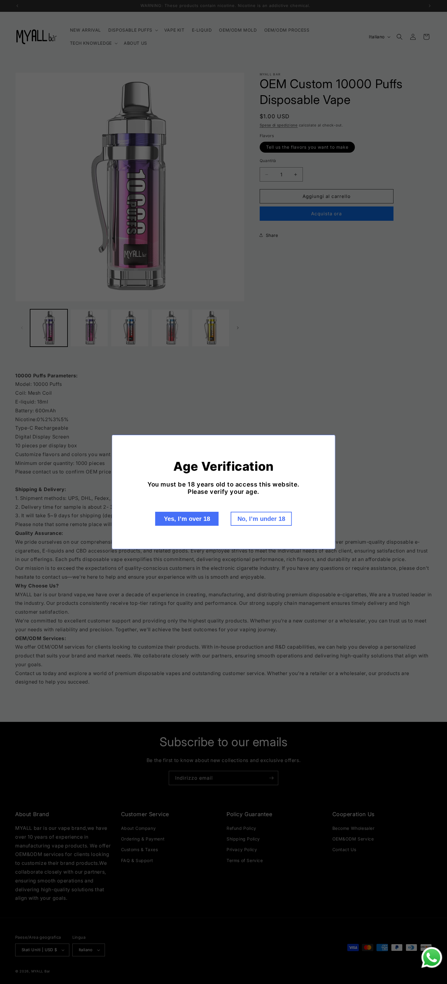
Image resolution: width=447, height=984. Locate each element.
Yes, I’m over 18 (187, 518)
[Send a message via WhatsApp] (432, 957)
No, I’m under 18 (261, 518)
